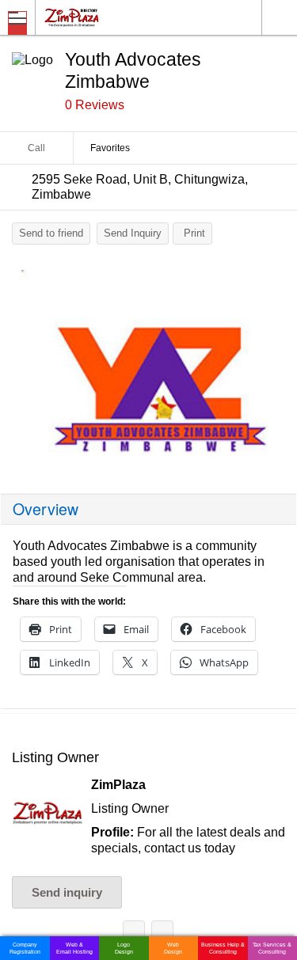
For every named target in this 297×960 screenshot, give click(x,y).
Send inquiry (67, 892)
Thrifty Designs (134, 934)
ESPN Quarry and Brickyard (162, 934)
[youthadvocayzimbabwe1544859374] (148, 365)
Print (194, 233)
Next (277, 369)
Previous (20, 369)
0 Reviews (94, 105)
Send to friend (51, 233)
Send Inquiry (133, 233)
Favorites (110, 148)
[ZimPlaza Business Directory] (110, 17)
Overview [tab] (45, 509)
